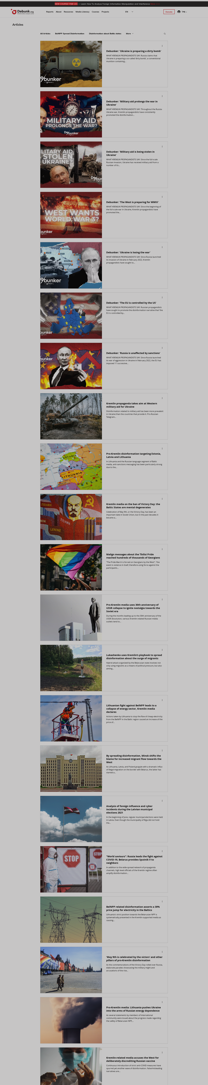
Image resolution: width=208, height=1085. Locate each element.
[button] (146, 498)
